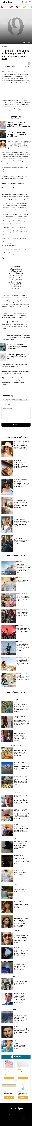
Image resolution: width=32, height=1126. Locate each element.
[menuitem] (26, 2)
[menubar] (26, 2)
